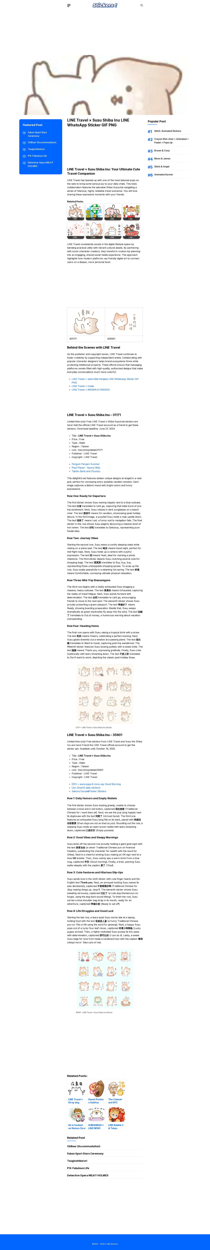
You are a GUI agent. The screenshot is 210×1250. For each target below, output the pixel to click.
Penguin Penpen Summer (86, 464)
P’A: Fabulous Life (78, 1168)
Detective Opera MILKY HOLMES (87, 1175)
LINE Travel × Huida (83, 386)
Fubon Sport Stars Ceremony (85, 1153)
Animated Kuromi (163, 174)
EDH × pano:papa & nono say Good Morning (96, 784)
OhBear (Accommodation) (83, 1146)
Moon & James (162, 158)
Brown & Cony (162, 150)
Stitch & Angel (161, 166)
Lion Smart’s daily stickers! (86, 787)
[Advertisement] (105, 31)
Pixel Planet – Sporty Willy (86, 467)
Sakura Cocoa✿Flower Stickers (89, 791)
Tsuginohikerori (77, 1160)
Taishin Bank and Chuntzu (86, 471)
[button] (142, 5)
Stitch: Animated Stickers (167, 131)
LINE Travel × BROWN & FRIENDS (91, 389)
